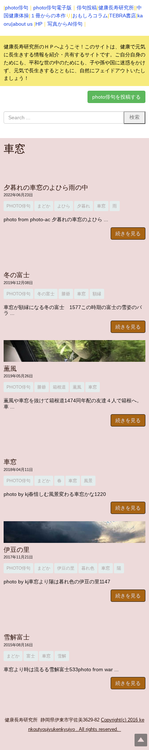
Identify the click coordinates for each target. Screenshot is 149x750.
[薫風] (74, 351)
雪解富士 (17, 637)
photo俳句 (16, 7)
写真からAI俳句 (64, 24)
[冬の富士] (74, 258)
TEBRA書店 (122, 15)
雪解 (62, 656)
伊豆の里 (17, 549)
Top (141, 740)
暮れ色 (87, 568)
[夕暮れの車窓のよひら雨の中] (74, 170)
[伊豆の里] (74, 532)
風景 (88, 480)
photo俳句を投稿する (116, 97)
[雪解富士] (74, 620)
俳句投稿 (87, 7)
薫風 (10, 368)
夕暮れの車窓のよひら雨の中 (49, 187)
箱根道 (59, 387)
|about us (22, 24)
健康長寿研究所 (116, 7)
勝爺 (65, 293)
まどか (43, 206)
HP (38, 24)
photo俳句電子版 (52, 7)
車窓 (101, 206)
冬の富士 (17, 275)
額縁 (97, 293)
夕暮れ (83, 206)
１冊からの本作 (48, 15)
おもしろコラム (90, 15)
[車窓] (74, 444)
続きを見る (128, 233)
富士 (30, 656)
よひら (63, 206)
